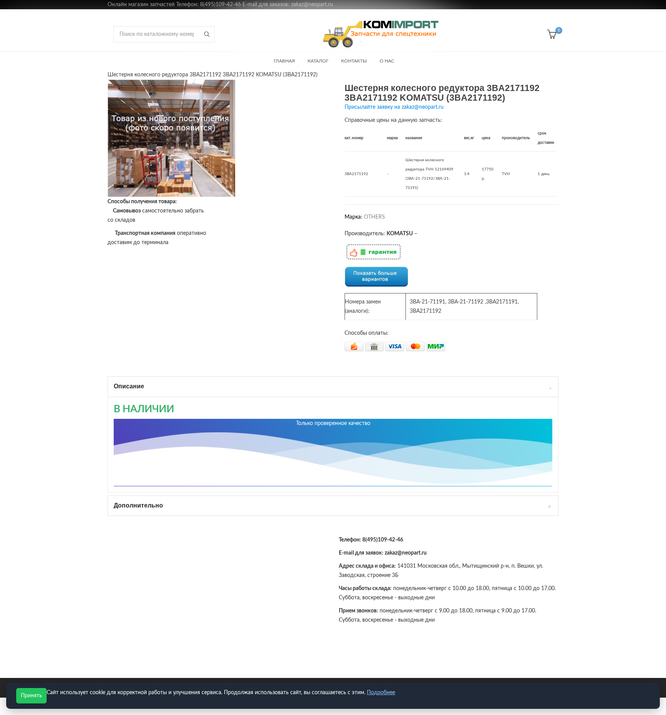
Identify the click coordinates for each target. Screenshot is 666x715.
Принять (31, 695)
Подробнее (381, 692)
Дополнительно (138, 505)
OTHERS (374, 217)
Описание (129, 386)
